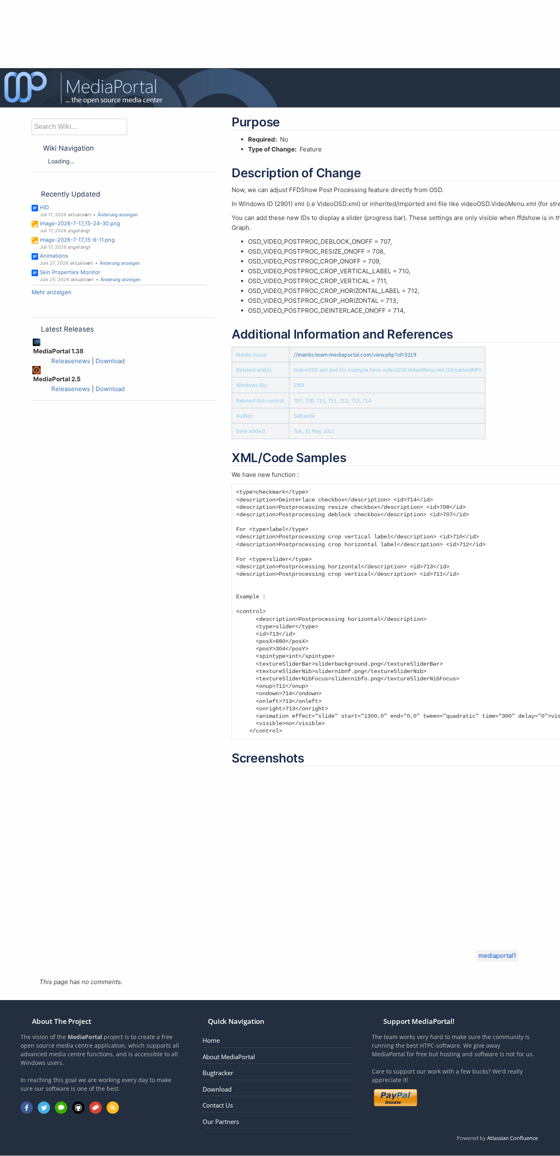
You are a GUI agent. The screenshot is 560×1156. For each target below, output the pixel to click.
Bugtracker (218, 1073)
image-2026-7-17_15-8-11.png (77, 239)
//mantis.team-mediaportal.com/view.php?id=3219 (355, 354)
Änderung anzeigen (118, 214)
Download (110, 361)
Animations (54, 255)
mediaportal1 (497, 955)
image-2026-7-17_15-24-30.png (80, 223)
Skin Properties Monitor (70, 272)
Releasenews (70, 361)
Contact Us (218, 1105)
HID (44, 207)
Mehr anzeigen (51, 291)
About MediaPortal (229, 1057)
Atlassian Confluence (512, 1138)
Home (211, 1040)
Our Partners (221, 1121)
